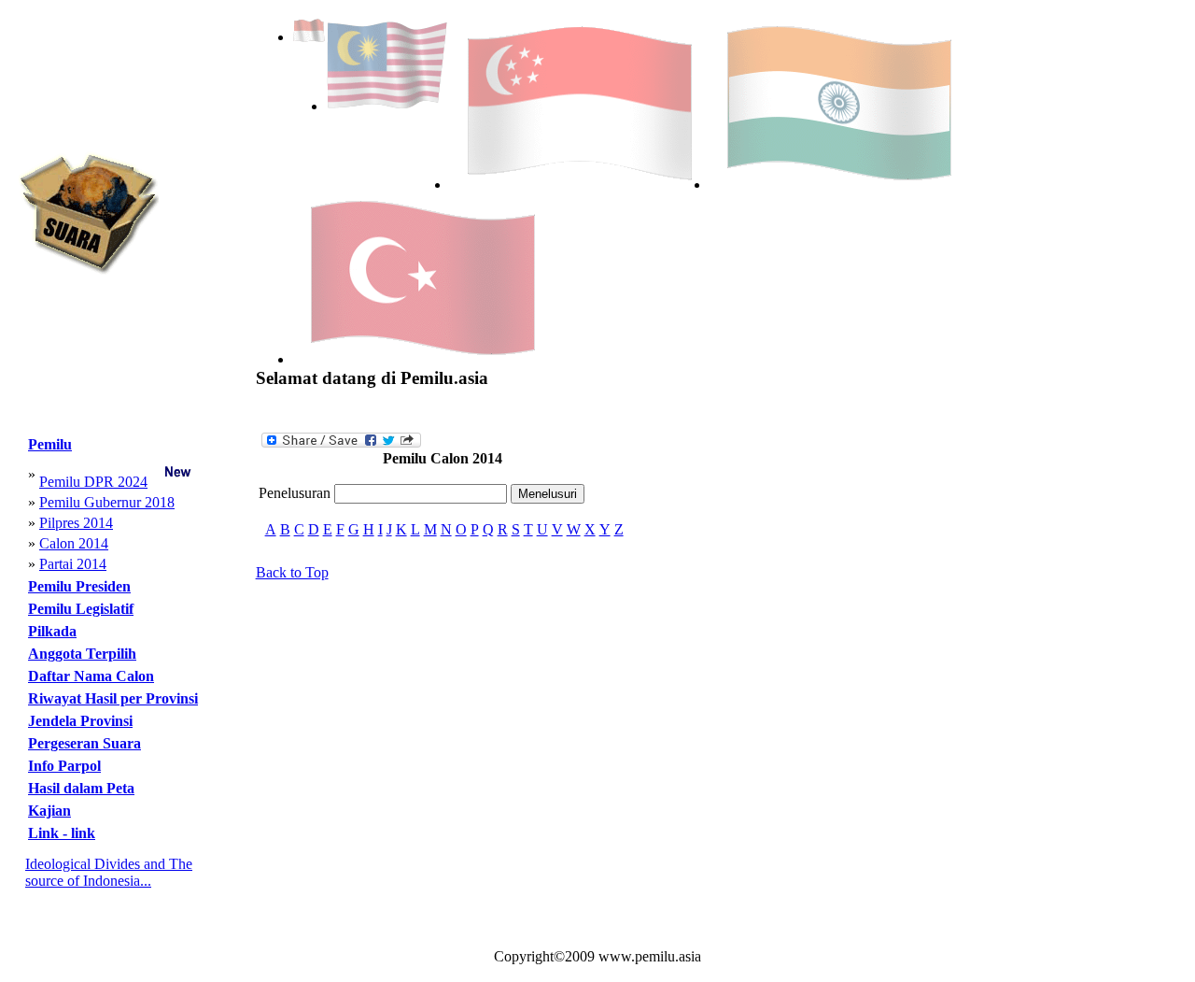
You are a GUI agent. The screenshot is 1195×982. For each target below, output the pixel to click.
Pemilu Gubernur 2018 (107, 502)
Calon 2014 (73, 543)
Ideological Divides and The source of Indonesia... (108, 872)
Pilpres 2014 (76, 523)
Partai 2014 (72, 564)
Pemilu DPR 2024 (93, 482)
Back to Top (292, 572)
